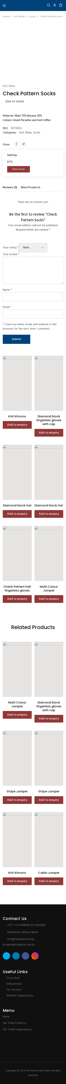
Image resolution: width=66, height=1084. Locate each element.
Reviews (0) (10, 187)
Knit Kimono (17, 416)
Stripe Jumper (17, 791)
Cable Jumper (48, 873)
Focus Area (13, 978)
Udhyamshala (14, 984)
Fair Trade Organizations (17, 1029)
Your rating (11, 247)
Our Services (13, 990)
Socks (32, 17)
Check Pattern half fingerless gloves (17, 589)
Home (6, 17)
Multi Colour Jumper (49, 589)
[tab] (11, 187)
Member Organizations (20, 995)
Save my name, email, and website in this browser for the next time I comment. (30, 326)
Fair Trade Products (14, 1023)
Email (7, 307)
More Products (30, 187)
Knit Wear (19, 17)
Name (7, 290)
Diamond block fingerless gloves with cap (48, 420)
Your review (11, 254)
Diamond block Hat (17, 505)
